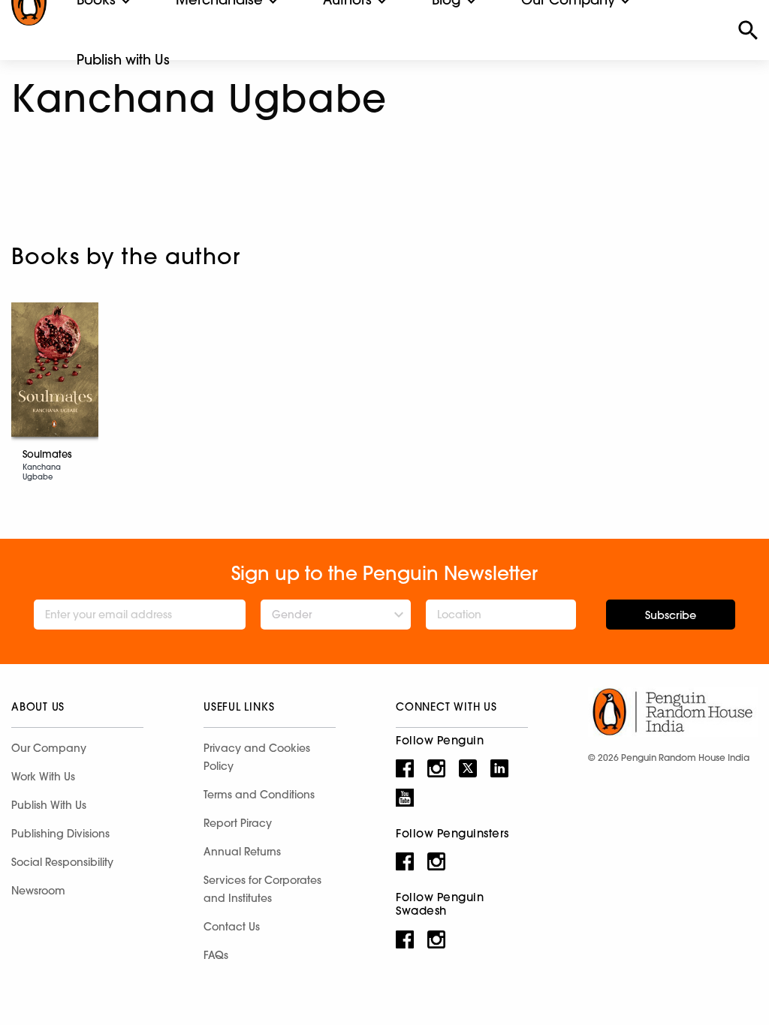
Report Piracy (238, 823)
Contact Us (232, 926)
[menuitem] (123, 60)
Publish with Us (123, 59)
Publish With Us (48, 805)
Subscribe (670, 615)
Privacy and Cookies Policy (257, 757)
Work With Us (43, 776)
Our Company (48, 748)
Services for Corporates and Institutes (262, 889)
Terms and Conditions (259, 794)
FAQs (216, 955)
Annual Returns (242, 851)
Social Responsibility (62, 862)
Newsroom (38, 890)
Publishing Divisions (60, 833)
